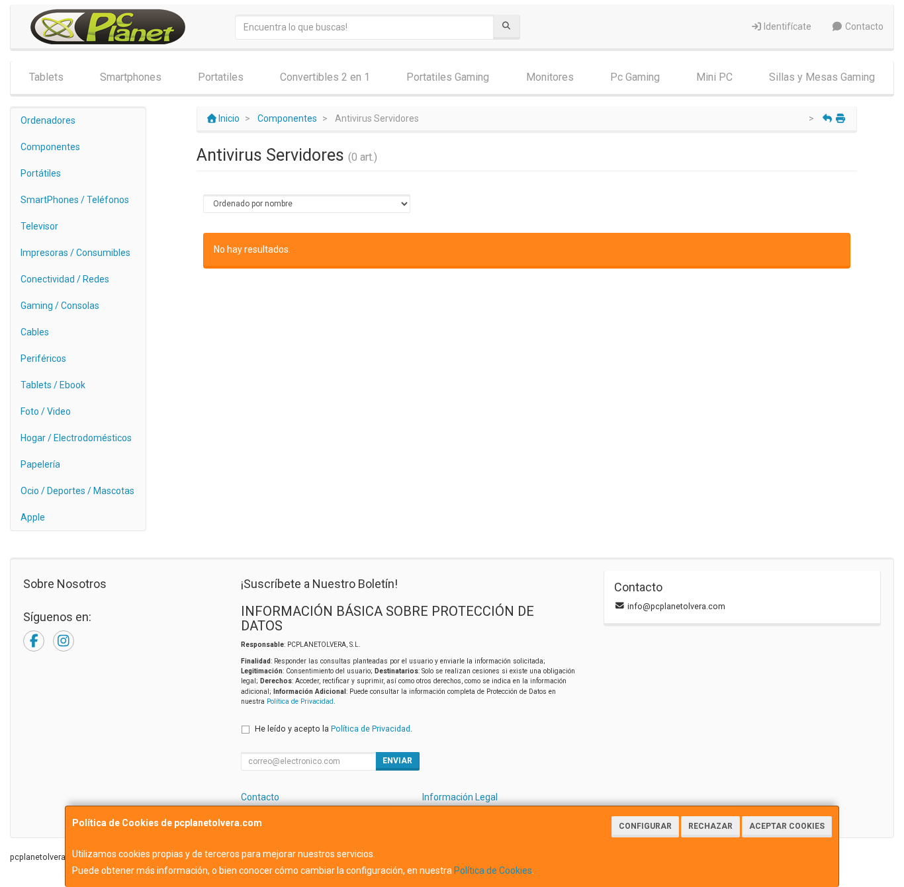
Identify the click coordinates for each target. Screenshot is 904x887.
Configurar (645, 826)
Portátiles (41, 173)
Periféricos (43, 358)
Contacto (863, 26)
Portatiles (221, 77)
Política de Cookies (493, 870)
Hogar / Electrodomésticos (76, 438)
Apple (33, 517)
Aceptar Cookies (787, 826)
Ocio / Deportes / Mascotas (77, 491)
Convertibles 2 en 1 (325, 77)
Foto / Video (46, 411)
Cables (35, 332)
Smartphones (130, 77)
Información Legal (460, 797)
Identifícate (786, 26)
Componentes (50, 147)
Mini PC (714, 77)
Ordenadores (48, 120)
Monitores (550, 77)
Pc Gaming (635, 77)
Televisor (39, 226)
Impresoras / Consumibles (75, 252)
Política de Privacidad (300, 701)
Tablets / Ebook (53, 385)
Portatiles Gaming (447, 77)
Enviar (397, 760)
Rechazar (710, 826)
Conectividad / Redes (65, 279)
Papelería (40, 464)
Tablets (46, 77)
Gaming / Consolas (60, 305)
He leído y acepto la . (333, 729)
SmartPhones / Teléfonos (75, 199)
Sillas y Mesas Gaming (822, 77)
